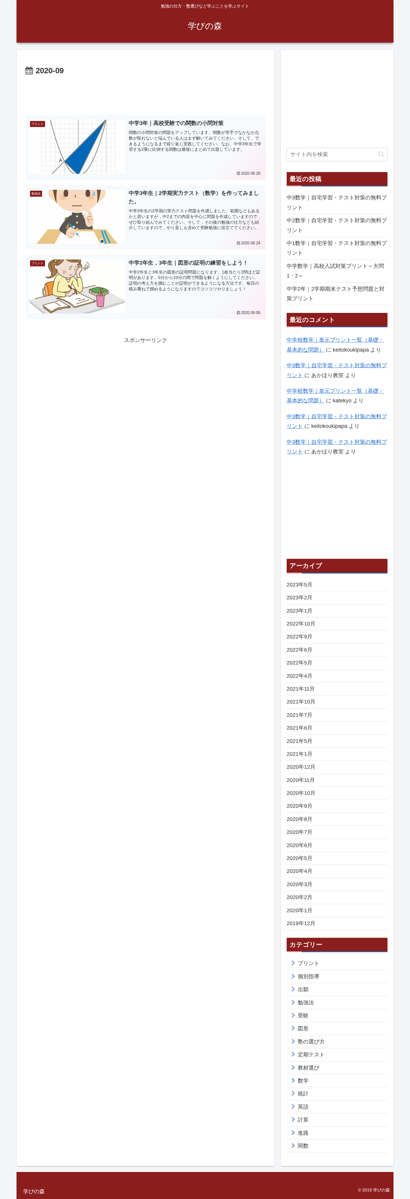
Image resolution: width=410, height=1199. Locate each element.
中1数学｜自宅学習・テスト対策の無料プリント (337, 248)
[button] (381, 154)
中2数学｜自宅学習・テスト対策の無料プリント (337, 225)
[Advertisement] (146, 94)
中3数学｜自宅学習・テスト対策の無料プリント (337, 202)
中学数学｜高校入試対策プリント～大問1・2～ (335, 271)
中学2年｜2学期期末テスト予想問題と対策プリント (335, 293)
